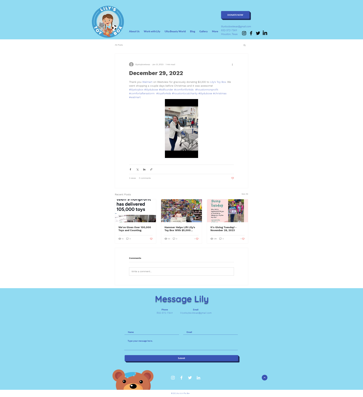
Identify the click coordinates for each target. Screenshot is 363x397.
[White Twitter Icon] (189, 377)
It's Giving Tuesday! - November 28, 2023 (223, 229)
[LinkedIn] (265, 33)
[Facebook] (251, 33)
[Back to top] (264, 377)
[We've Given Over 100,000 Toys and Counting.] (135, 210)
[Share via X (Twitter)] (137, 169)
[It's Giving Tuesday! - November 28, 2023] (227, 210)
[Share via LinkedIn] (144, 169)
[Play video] (181, 128)
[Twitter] (258, 33)
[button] (244, 45)
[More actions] (232, 64)
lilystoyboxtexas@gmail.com (236, 26)
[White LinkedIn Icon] (198, 377)
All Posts (119, 45)
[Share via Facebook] (130, 169)
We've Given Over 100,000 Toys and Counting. (134, 229)
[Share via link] (151, 169)
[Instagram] (244, 33)
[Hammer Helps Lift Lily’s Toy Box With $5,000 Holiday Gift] (181, 210)
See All (245, 194)
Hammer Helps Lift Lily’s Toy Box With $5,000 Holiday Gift (179, 229)
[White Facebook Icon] (181, 377)
